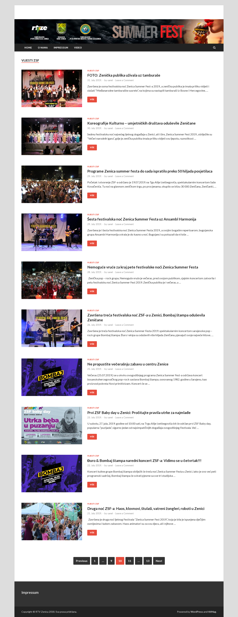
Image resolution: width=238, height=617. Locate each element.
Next (159, 560)
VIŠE (90, 98)
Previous (81, 560)
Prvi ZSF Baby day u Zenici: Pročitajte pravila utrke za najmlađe (139, 412)
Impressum (61, 47)
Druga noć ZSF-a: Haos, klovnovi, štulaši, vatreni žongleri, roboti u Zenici (145, 508)
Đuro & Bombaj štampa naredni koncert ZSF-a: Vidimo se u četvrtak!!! (144, 460)
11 (129, 560)
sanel (110, 80)
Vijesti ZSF (93, 71)
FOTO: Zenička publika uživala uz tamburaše (123, 75)
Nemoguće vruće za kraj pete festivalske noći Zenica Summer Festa (142, 267)
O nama (43, 47)
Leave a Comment (124, 80)
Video (78, 47)
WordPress (197, 611)
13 (147, 560)
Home (28, 47)
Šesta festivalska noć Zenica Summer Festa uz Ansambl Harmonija (141, 219)
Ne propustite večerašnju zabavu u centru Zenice (127, 364)
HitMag (212, 611)
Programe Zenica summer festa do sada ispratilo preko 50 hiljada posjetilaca (149, 171)
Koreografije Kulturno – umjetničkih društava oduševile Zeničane (141, 123)
